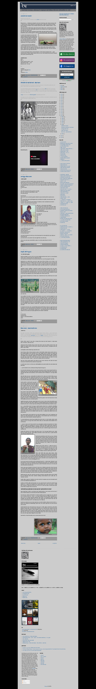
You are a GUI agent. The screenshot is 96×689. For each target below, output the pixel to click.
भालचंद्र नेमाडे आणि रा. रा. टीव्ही (65, 197)
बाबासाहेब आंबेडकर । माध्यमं (64, 151)
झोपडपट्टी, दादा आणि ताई (64, 233)
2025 (62, 95)
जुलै (62, 124)
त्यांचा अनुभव (33, 335)
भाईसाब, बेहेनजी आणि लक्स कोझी (65, 167)
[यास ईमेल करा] (40, 75)
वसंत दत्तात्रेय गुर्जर (43, 664)
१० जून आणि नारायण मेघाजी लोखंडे (65, 219)
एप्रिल (63, 133)
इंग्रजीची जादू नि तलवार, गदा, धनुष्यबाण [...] (66, 226)
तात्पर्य (23, 630)
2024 (62, 97)
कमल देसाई (42, 663)
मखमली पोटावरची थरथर (63, 164)
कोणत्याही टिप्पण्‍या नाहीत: (34, 75)
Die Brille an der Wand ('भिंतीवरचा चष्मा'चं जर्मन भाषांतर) (31, 647)
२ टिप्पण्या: (32, 169)
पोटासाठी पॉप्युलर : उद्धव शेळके (64, 174)
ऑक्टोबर (63, 119)
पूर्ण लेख (38, 19)
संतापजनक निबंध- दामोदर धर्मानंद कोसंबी (28, 640)
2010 (62, 137)
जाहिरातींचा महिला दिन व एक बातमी (65, 166)
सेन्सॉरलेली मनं (62, 159)
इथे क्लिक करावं (66, 77)
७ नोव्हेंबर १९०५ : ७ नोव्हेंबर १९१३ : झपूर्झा (66, 202)
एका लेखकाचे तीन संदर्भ (26, 593)
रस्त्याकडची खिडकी (63, 217)
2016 (62, 109)
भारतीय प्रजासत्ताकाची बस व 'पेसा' (65, 241)
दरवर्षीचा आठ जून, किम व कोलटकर (65, 190)
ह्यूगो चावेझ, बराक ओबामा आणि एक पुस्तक (66, 218)
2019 (62, 104)
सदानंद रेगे (42, 657)
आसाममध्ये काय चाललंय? (26, 16)
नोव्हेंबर (63, 118)
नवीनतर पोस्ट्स (23, 543)
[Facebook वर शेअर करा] (44, 75)
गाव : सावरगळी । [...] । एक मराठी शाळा (66, 230)
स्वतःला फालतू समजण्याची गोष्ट (27, 592)
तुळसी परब (42, 659)
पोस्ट (36, 89)
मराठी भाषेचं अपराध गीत (63, 228)
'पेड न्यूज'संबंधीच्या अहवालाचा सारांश (65, 144)
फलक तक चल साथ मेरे (63, 168)
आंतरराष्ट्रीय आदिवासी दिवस (64, 244)
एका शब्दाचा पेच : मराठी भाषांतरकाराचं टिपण (28, 631)
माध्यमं (61, 85)
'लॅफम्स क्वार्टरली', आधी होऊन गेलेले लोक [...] (66, 148)
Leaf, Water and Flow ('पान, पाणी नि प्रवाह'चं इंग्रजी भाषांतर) (32, 650)
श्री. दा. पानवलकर (43, 656)
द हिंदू (22, 94)
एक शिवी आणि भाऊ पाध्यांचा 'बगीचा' (65, 177)
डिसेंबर (63, 116)
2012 (62, 115)
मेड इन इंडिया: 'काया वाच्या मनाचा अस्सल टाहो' (66, 183)
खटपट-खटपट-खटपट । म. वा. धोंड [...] (66, 189)
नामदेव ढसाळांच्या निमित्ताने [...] (64, 191)
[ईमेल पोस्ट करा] (39, 75)
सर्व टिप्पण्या (24, 682)
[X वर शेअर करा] (43, 75)
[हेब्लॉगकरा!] (41, 75)
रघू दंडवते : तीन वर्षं (63, 198)
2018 (62, 106)
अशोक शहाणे (42, 661)
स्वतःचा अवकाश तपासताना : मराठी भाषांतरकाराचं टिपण (29, 629)
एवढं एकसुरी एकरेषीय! (63, 248)
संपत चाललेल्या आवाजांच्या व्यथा (64, 236)
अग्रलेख (26, 72)
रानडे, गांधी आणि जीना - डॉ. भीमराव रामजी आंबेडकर (30, 636)
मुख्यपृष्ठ (39, 543)
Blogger (46, 686)
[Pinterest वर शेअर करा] (45, 75)
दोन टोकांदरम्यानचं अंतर (63, 247)
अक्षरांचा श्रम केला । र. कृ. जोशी (65, 229)
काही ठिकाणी (34, 668)
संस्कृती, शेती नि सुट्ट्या (26, 252)
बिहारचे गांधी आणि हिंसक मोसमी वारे (65, 240)
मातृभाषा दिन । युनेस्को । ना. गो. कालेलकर (66, 234)
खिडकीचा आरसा (25, 597)
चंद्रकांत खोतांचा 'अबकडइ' (64, 187)
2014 (62, 112)
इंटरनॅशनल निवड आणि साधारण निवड (65, 170)
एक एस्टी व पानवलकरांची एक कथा (65, 186)
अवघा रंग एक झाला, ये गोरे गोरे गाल (65, 163)
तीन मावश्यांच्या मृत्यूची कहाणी (64, 214)
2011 (61, 135)
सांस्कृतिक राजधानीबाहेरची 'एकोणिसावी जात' (66, 185)
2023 (62, 98)
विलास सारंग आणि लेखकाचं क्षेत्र (64, 182)
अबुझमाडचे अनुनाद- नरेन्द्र (26, 641)
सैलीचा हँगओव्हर (62, 194)
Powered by (64, 80)
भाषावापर (61, 89)
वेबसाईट (42, 335)
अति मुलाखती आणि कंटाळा (64, 203)
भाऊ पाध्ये (42, 655)
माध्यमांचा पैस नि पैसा (63, 155)
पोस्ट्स (24, 680)
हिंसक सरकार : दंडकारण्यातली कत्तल (29, 328)
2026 (62, 94)
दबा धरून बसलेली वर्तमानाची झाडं (65, 209)
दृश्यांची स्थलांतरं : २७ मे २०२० (64, 152)
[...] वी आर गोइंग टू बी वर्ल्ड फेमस (65, 237)
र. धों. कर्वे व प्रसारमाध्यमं (63, 156)
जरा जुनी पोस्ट (55, 543)
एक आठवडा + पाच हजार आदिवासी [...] (65, 245)
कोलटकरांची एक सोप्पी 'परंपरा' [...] (65, 179)
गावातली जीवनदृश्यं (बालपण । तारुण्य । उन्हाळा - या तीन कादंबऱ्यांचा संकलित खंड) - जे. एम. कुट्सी (36, 637)
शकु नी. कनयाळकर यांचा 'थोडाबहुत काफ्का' (66, 178)
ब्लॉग (45, 88)
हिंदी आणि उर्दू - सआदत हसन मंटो (65, 232)
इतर (23, 170)
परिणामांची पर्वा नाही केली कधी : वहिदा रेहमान (30, 82)
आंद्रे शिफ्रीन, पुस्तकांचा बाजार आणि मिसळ (66, 210)
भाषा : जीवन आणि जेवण (63, 225)
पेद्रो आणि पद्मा (62, 222)
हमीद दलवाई (42, 660)
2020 (62, 103)
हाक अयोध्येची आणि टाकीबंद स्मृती (65, 249)
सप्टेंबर (63, 121)
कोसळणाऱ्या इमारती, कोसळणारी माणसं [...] (66, 175)
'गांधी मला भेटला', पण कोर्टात (64, 193)
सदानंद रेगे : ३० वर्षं (63, 181)
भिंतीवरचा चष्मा (25, 596)
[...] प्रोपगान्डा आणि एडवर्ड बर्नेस (65, 160)
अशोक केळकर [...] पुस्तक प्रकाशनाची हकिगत (66, 213)
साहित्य (61, 88)
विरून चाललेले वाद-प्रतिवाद (64, 221)
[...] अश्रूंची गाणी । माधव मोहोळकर (65, 199)
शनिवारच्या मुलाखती (33, 94)
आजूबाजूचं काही (25, 76)
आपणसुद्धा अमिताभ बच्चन (26, 176)
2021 (62, 101)
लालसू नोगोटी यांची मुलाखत (64, 243)
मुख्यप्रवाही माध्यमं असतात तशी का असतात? (66, 143)
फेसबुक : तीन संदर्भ (63, 147)
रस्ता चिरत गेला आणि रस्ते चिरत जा (65, 171)
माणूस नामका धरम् (62, 195)
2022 (62, 100)
